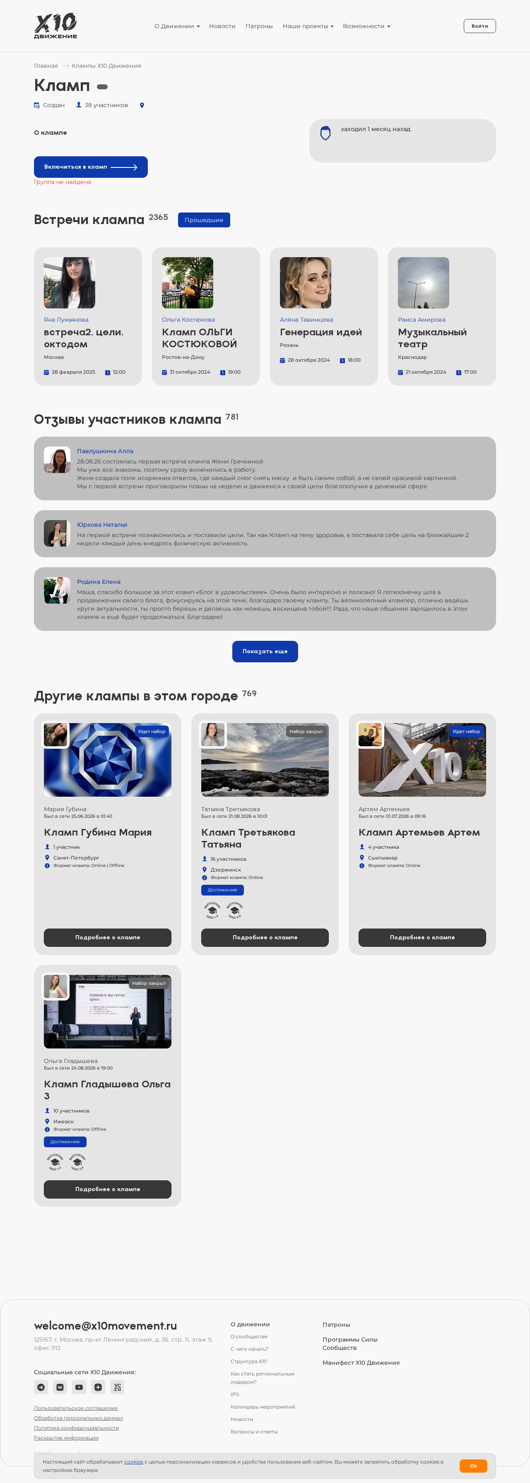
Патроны (259, 26)
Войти (480, 26)
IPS (235, 1394)
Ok (473, 1466)
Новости (222, 26)
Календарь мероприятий (263, 1407)
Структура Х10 (249, 1361)
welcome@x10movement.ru (105, 1326)
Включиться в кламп (75, 166)
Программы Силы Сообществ (350, 1344)
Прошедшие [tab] (204, 220)
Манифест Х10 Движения (361, 1362)
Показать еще (265, 651)
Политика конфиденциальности (76, 1428)
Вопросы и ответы (254, 1431)
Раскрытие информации (66, 1438)
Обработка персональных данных (78, 1418)
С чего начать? (249, 1349)
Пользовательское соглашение (76, 1408)
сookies (133, 1462)
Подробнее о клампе (107, 937)
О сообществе (249, 1336)
